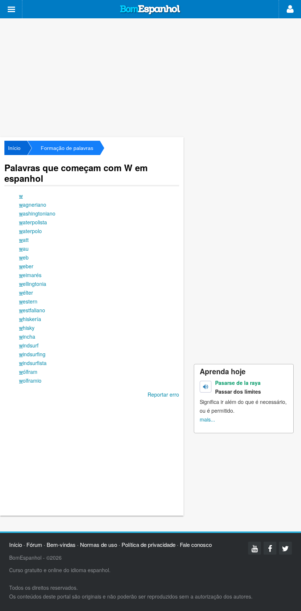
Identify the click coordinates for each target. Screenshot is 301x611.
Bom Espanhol (150, 9)
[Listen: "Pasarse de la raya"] (205, 387)
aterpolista (33, 222)
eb (24, 257)
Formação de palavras (67, 148)
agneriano (32, 204)
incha (27, 336)
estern (28, 301)
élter (26, 292)
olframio (30, 380)
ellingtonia (32, 283)
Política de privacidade (148, 544)
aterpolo (30, 231)
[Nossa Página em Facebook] (270, 548)
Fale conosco (196, 544)
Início (14, 148)
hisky (27, 327)
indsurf (29, 345)
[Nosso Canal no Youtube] (254, 548)
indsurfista (33, 363)
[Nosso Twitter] (285, 548)
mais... (207, 419)
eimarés (30, 275)
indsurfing (32, 354)
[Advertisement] (150, 77)
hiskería (30, 319)
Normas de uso (98, 544)
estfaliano (32, 310)
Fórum (34, 544)
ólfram (28, 371)
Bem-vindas (61, 544)
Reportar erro (163, 394)
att (24, 239)
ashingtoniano (37, 213)
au (24, 248)
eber (26, 266)
